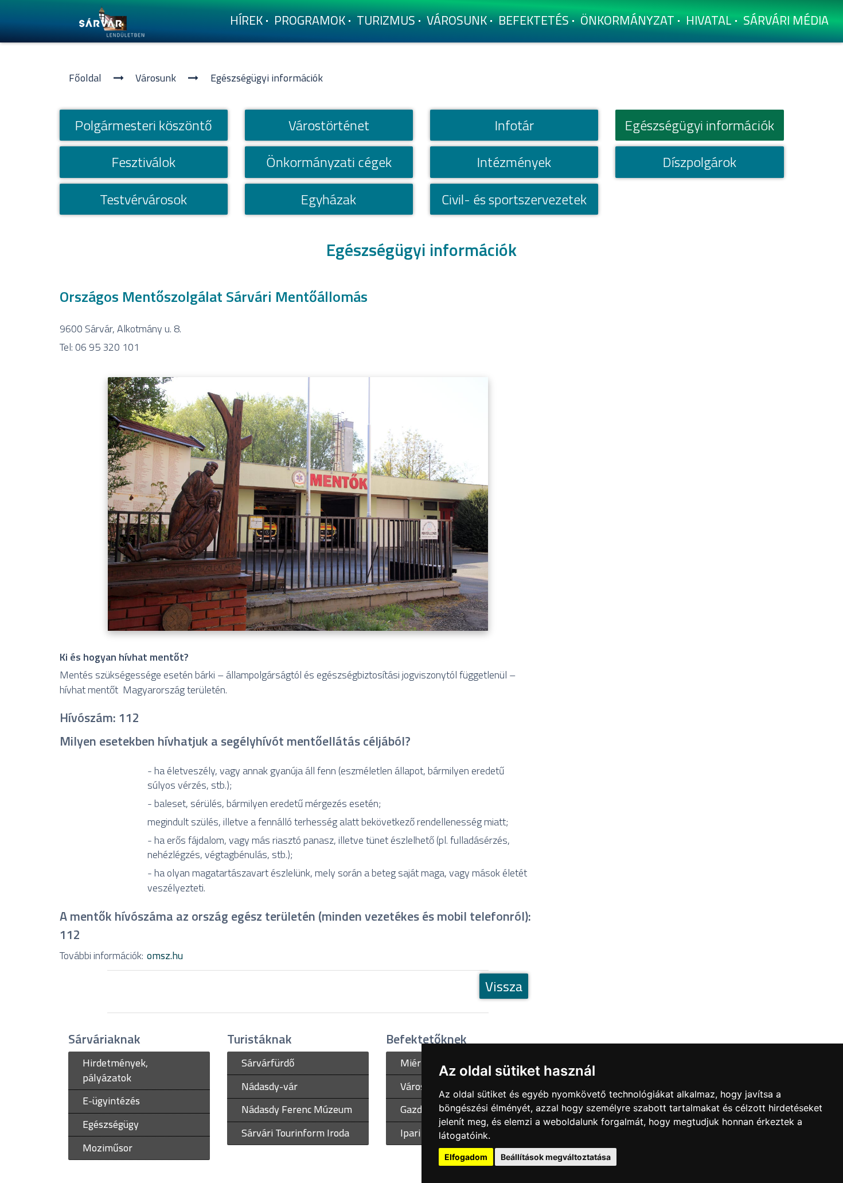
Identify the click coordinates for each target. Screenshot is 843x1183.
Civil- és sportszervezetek (514, 199)
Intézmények (514, 162)
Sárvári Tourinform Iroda (295, 1133)
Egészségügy (111, 1124)
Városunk (457, 20)
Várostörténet (328, 125)
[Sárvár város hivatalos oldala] (115, 20)
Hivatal (709, 20)
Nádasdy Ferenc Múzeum (296, 1109)
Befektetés (533, 20)
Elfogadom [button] (465, 1157)
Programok (309, 20)
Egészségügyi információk (266, 78)
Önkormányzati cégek (329, 162)
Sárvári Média (786, 20)
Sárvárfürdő (268, 1062)
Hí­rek (246, 20)
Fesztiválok (143, 162)
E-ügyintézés (111, 1100)
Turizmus (386, 20)
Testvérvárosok (143, 199)
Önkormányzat (627, 20)
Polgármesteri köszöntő (143, 125)
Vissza (503, 986)
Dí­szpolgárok (699, 162)
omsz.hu (165, 955)
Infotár (514, 125)
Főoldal (85, 78)
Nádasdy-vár (269, 1086)
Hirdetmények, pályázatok (115, 1070)
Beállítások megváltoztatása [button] (556, 1157)
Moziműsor (107, 1147)
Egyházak (328, 199)
